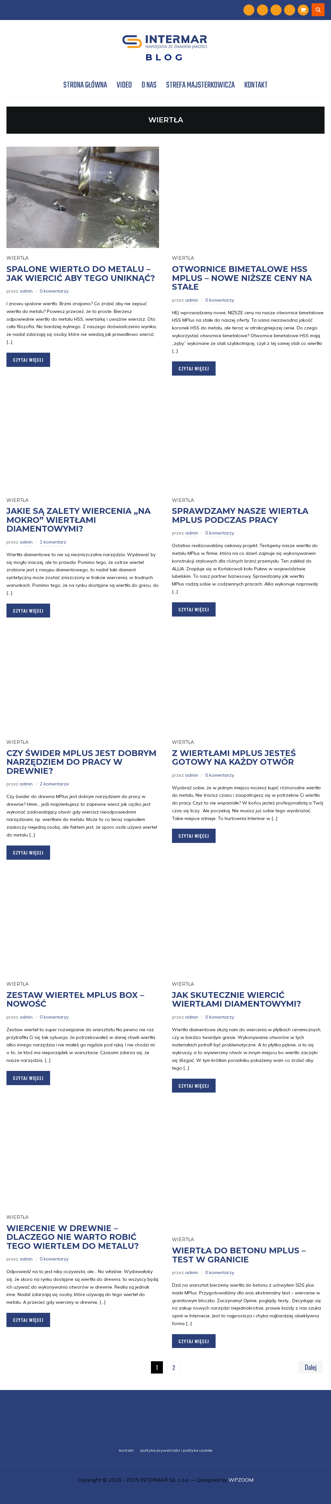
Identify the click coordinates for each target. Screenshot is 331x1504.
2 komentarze (54, 784)
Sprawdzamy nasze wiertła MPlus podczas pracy (240, 515)
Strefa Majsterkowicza (200, 85)
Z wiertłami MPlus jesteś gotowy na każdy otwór (234, 757)
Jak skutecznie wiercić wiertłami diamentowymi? (236, 999)
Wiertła (17, 258)
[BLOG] (165, 1417)
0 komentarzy (54, 291)
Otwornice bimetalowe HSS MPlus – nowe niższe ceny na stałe (242, 278)
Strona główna (85, 85)
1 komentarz (53, 542)
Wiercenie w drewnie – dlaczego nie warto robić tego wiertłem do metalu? (72, 1237)
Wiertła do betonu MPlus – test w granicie (239, 1255)
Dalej (310, 1367)
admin (26, 291)
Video (124, 85)
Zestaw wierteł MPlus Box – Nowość (75, 999)
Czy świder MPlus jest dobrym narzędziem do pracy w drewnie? (81, 762)
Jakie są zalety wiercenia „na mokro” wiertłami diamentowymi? (78, 520)
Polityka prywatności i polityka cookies (176, 1450)
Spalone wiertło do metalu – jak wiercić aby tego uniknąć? (80, 273)
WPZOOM (241, 1480)
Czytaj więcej (28, 359)
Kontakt (256, 85)
